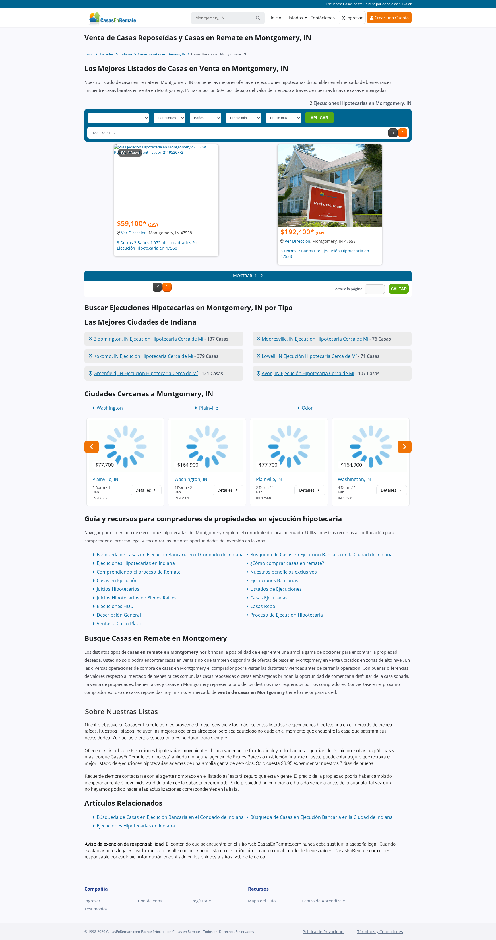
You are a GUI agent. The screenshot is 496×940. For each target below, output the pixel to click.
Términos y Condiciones (380, 931)
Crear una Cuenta (391, 17)
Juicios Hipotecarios (118, 589)
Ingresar (354, 17)
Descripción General (119, 615)
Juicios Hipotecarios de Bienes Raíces (137, 598)
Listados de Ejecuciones (276, 589)
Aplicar (319, 117)
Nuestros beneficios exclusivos (283, 572)
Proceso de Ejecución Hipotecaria (286, 615)
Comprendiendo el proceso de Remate (139, 572)
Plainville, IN (105, 479)
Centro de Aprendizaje (323, 901)
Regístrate (201, 901)
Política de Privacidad (323, 931)
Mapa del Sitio (262, 901)
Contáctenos (322, 17)
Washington (110, 408)
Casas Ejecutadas (269, 598)
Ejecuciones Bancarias (274, 580)
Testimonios (96, 909)
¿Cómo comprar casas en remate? (287, 563)
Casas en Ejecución (117, 580)
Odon (308, 408)
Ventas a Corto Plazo (119, 623)
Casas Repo (262, 606)
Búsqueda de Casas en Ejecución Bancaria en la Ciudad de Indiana (321, 554)
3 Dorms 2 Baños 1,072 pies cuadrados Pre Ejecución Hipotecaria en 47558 (158, 245)
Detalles (143, 490)
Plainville (208, 408)
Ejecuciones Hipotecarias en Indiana (136, 563)
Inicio (276, 17)
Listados (294, 17)
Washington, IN (190, 479)
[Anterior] (393, 132)
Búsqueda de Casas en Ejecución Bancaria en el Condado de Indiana (170, 554)
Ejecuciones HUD (115, 606)
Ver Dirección (134, 233)
